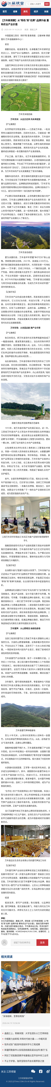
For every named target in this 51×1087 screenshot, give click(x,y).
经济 (36, 11)
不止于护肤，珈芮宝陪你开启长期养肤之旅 (24, 1061)
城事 (15, 11)
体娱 (46, 11)
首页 (5, 11)
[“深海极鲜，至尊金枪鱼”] (25, 987)
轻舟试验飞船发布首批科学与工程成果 (22, 1044)
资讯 (25, 11)
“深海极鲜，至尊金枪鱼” (13, 1016)
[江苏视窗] (12, 6)
